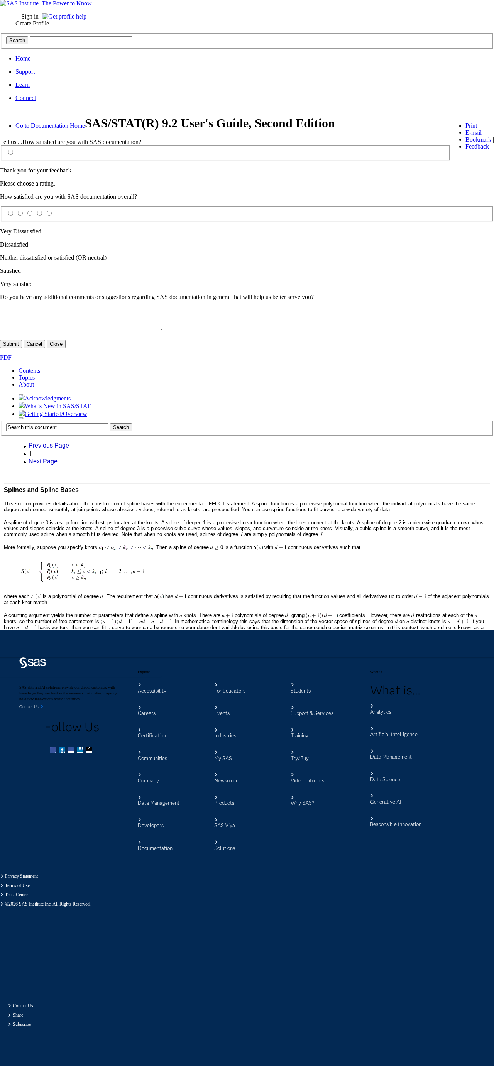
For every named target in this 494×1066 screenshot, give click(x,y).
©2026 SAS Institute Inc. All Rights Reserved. (48, 904)
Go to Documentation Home (50, 125)
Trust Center (16, 894)
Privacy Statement (21, 876)
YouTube (81, 750)
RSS (89, 750)
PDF (6, 357)
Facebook (54, 750)
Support (25, 71)
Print (471, 125)
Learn (22, 84)
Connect (25, 98)
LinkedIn (72, 750)
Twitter (63, 750)
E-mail (473, 132)
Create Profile (32, 23)
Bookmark (478, 139)
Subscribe (22, 1024)
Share (18, 1015)
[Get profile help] (66, 16)
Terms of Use (17, 885)
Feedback (477, 146)
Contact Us (23, 1006)
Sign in (30, 16)
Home (22, 58)
